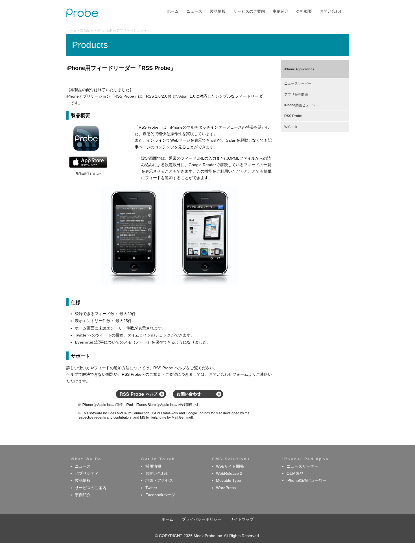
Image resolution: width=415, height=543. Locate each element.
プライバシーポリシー (201, 519)
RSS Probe (293, 116)
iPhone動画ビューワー (301, 105)
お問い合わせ (331, 11)
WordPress (226, 488)
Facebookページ (160, 495)
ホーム (173, 11)
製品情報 (218, 11)
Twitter (151, 488)
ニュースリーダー (297, 83)
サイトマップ (242, 519)
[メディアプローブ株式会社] (82, 16)
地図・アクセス (159, 480)
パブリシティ (87, 473)
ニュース (194, 11)
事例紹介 (281, 11)
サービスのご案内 (249, 11)
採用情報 (153, 466)
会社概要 (304, 11)
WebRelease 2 (229, 473)
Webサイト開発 (230, 466)
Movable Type (228, 480)
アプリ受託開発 (296, 94)
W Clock (290, 127)
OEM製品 (295, 473)
